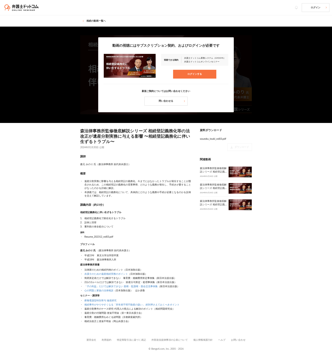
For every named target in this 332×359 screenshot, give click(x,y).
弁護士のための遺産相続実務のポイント (106, 274)
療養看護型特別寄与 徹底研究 (100, 300)
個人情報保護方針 (203, 340)
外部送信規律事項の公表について (169, 340)
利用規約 (106, 340)
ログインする (194, 74)
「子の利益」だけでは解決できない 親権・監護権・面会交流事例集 (121, 286)
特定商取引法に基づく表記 (131, 340)
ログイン (315, 7)
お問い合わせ (238, 340)
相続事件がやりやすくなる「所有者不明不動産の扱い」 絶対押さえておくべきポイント (131, 305)
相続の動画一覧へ (96, 21)
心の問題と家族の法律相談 (98, 290)
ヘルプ (221, 340)
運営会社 (91, 340)
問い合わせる (166, 101)
